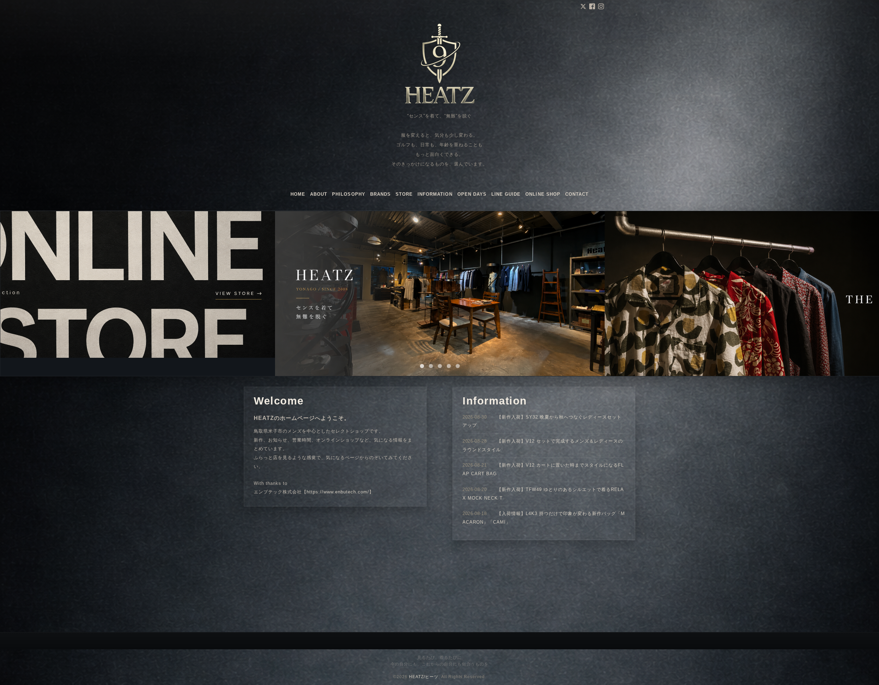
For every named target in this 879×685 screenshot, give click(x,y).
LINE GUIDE (506, 194)
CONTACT (577, 194)
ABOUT (318, 194)
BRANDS (380, 194)
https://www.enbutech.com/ (338, 491)
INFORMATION (435, 194)
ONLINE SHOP (542, 194)
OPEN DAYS (472, 194)
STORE (404, 194)
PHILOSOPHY (348, 194)
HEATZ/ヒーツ (423, 676)
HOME (297, 194)
